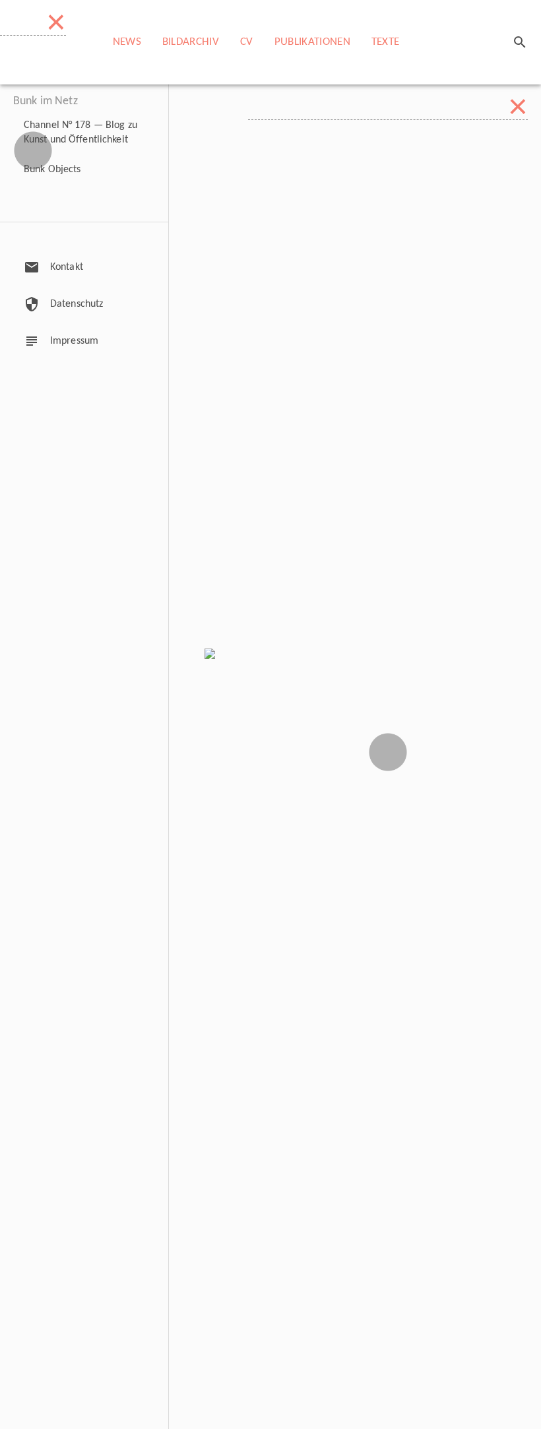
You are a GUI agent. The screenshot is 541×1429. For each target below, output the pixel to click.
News (127, 42)
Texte (385, 42)
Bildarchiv (190, 42)
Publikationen (312, 42)
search (520, 42)
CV (246, 42)
